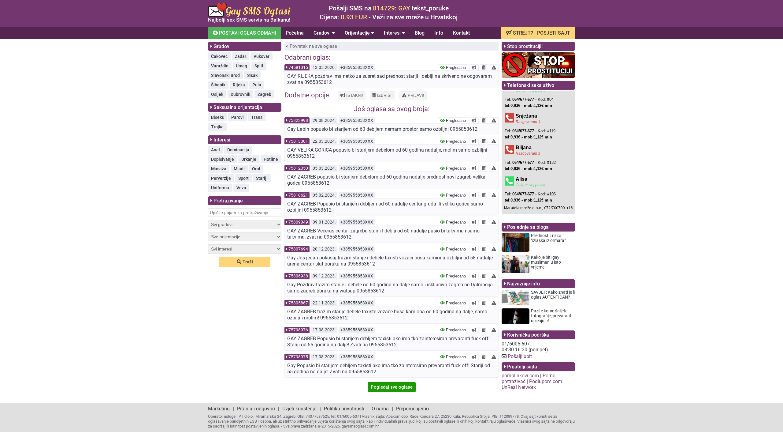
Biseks (217, 117)
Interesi (393, 33)
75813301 (298, 141)
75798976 (298, 329)
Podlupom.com (545, 381)
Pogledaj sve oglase (392, 387)
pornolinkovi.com (520, 376)
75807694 (298, 249)
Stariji (262, 178)
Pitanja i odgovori (256, 409)
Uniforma (220, 187)
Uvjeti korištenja (299, 409)
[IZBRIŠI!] (484, 67)
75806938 (298, 275)
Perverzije (221, 178)
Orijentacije (358, 33)
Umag (241, 65)
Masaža (218, 168)
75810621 (298, 195)
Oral (256, 168)
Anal (215, 149)
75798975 (298, 356)
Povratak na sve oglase (313, 46)
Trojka (217, 126)
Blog (420, 33)
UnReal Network (519, 387)
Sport (243, 178)
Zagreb (264, 94)
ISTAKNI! (354, 95)
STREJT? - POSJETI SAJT (541, 33)
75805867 (298, 302)
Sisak (252, 75)
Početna (295, 33)
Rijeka (239, 84)
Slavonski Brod (225, 75)
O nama (380, 409)
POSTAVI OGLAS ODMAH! (247, 33)
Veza (241, 187)
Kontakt (461, 33)
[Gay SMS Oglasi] (249, 21)
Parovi (237, 117)
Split (258, 65)
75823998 (298, 120)
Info (438, 33)
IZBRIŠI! (384, 95)
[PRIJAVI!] (494, 67)
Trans (256, 117)
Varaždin (219, 65)
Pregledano (455, 67)
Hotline (271, 159)
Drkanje (248, 159)
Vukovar (261, 56)
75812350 (298, 168)
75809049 (298, 222)
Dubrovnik (240, 94)
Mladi (239, 168)
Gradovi (323, 33)
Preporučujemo (412, 409)
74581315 (298, 67)
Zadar (240, 56)
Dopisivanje (222, 159)
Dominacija (238, 149)
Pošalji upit (520, 356)
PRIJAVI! (415, 95)
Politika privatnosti (344, 409)
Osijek (217, 94)
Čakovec (219, 56)
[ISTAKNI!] (474, 67)
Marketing (219, 409)
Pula (256, 84)
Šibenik (218, 84)
